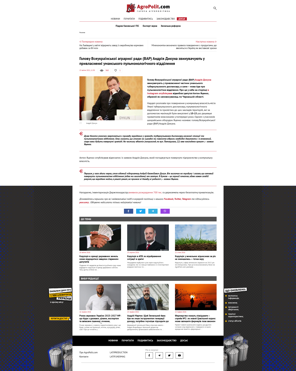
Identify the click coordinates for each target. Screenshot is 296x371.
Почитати (129, 18)
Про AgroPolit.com (88, 352)
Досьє (182, 18)
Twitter (177, 198)
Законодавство (165, 18)
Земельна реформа (171, 26)
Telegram (186, 198)
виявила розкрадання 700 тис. (145, 192)
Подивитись (145, 18)
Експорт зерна (150, 26)
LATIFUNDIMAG (117, 356)
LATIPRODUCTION (118, 352)
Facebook (168, 198)
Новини (115, 18)
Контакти (83, 356)
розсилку (84, 202)
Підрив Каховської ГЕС (127, 26)
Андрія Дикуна (203, 79)
